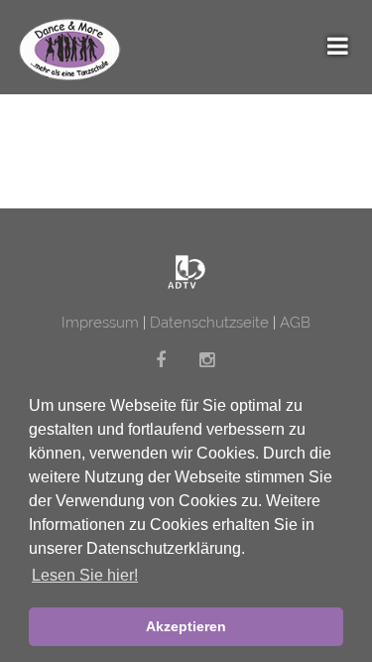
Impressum (100, 322)
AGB (295, 322)
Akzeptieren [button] (186, 626)
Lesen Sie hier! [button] (85, 575)
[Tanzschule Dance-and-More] (186, 272)
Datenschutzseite (211, 322)
